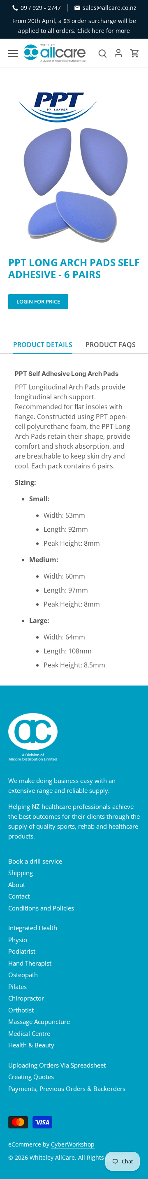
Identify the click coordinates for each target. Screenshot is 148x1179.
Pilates (17, 986)
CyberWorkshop (73, 1144)
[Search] (102, 53)
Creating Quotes (31, 1076)
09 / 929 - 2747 (41, 8)
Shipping (20, 873)
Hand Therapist (29, 963)
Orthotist (21, 1010)
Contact (19, 896)
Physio (17, 940)
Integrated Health (32, 928)
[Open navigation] (13, 53)
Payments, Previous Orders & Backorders (66, 1088)
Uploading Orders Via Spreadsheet (57, 1065)
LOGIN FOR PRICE (38, 301)
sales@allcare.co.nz (109, 8)
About (16, 884)
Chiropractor (26, 998)
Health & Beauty (31, 1045)
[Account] (118, 53)
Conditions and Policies (41, 908)
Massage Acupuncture (39, 1021)
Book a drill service (35, 861)
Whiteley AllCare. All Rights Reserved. (81, 1157)
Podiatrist (21, 951)
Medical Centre (29, 1033)
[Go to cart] (135, 53)
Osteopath (23, 975)
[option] (74, 163)
